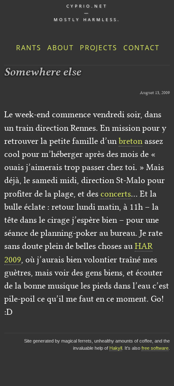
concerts (116, 194)
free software (155, 348)
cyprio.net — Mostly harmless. (87, 12)
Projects (98, 47)
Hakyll (115, 348)
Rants (28, 47)
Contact (141, 47)
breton (130, 141)
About (60, 47)
